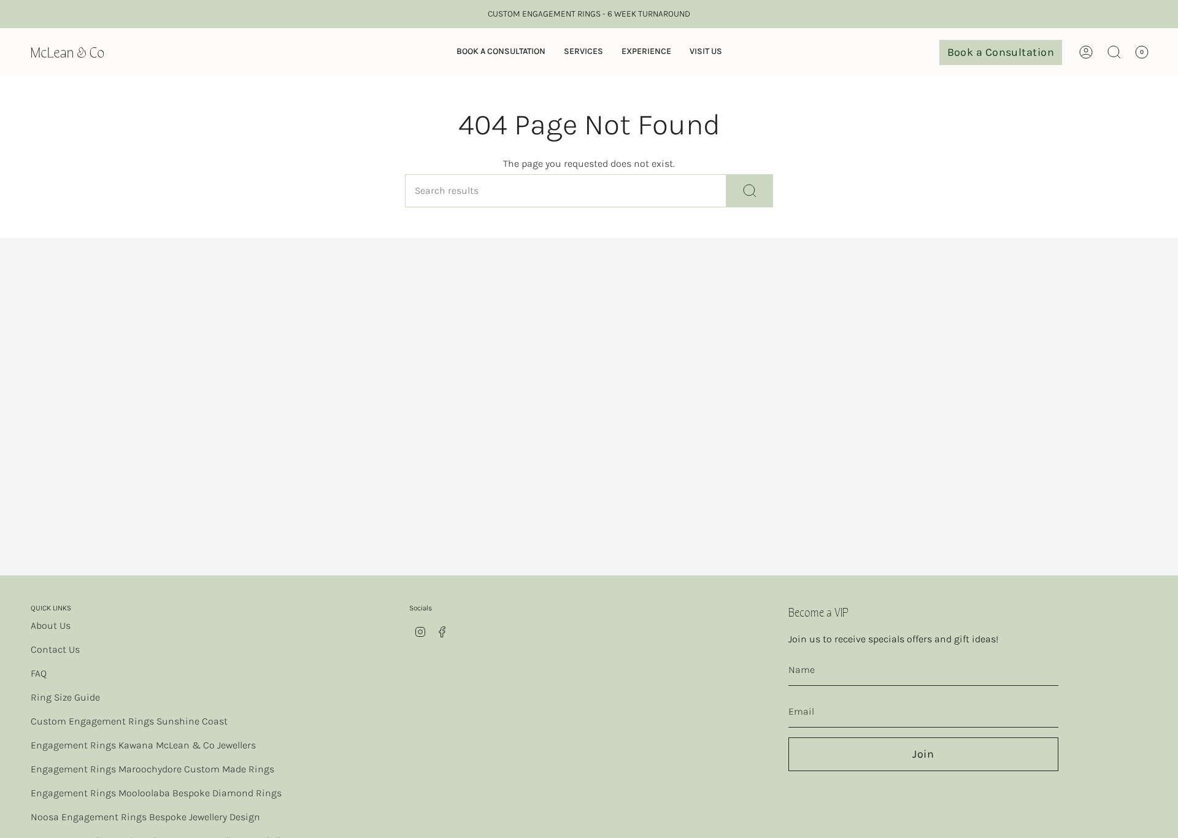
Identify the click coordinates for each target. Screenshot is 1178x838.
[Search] (749, 190)
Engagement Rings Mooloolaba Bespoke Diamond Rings (156, 793)
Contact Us (55, 649)
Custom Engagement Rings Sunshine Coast (129, 721)
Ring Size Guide (65, 697)
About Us (51, 625)
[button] (501, 52)
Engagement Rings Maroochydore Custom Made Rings (152, 769)
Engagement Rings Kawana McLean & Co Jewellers (143, 745)
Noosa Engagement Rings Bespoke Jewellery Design (145, 817)
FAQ (39, 673)
